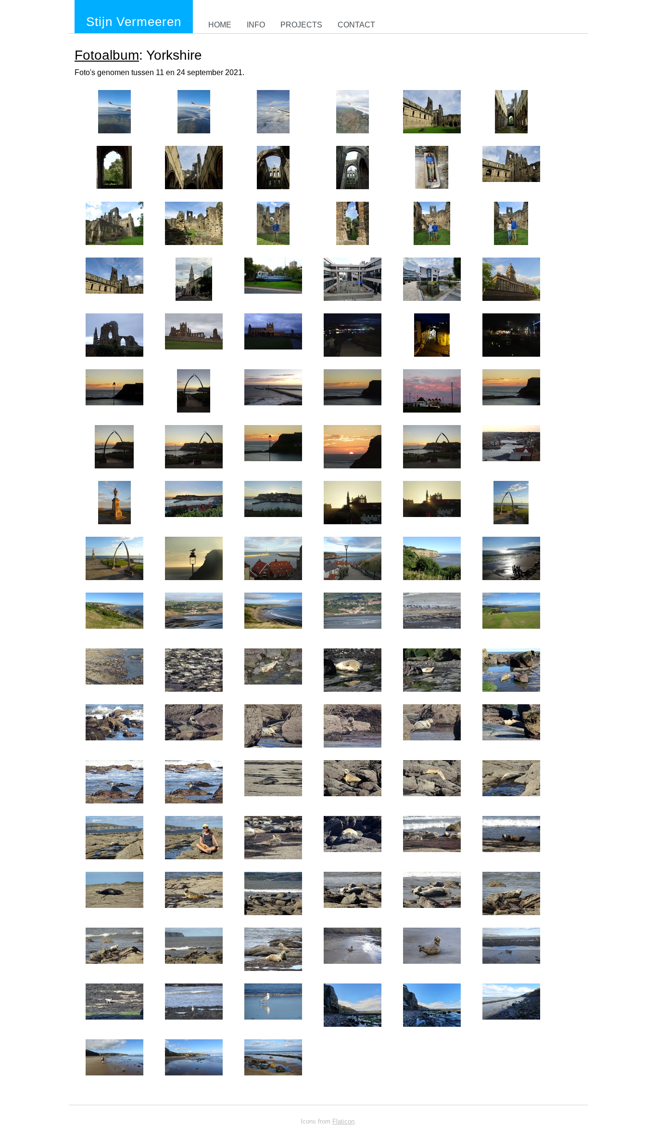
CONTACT (356, 25)
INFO (256, 25)
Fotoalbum (107, 55)
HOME (219, 25)
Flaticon (343, 1121)
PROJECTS (301, 25)
